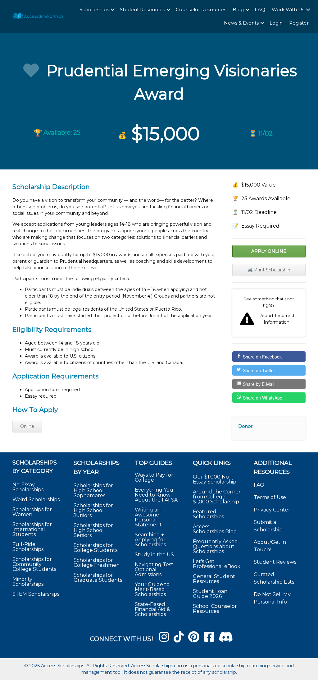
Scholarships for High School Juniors (93, 510)
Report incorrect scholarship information (269, 313)
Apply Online (268, 251)
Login (276, 23)
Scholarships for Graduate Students (98, 577)
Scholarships (94, 9)
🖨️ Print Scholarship (269, 270)
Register (299, 23)
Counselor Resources (201, 9)
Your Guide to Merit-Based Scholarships (152, 589)
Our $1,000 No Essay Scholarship (214, 479)
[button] (112, 9)
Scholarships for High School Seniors (93, 530)
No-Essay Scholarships (27, 487)
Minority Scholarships (27, 581)
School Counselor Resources (215, 608)
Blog (238, 9)
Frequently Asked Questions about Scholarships (215, 546)
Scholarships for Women (32, 512)
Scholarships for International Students (32, 529)
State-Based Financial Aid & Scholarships (152, 609)
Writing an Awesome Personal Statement (148, 517)
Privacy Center (272, 510)
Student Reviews (275, 562)
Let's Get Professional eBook (216, 563)
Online (27, 426)
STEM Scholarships (35, 594)
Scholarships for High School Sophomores (93, 490)
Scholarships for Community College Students (34, 564)
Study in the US (154, 554)
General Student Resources (214, 578)
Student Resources (142, 9)
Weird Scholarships (36, 499)
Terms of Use (270, 497)
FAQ (260, 9)
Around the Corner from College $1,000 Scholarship (217, 497)
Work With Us (288, 9)
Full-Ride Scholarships (27, 546)
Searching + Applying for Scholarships (150, 540)
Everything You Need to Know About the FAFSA (156, 495)
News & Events (241, 23)
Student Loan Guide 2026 (210, 593)
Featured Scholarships (209, 514)
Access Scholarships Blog (215, 529)
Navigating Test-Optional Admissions (155, 569)
